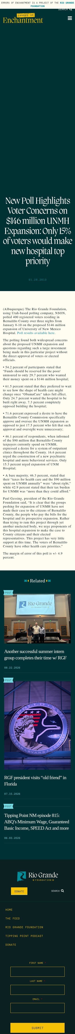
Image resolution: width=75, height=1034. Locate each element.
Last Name (37, 980)
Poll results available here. (36, 333)
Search (63, 9)
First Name (37, 962)
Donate (19, 891)
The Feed (12, 918)
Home (9, 909)
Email (37, 999)
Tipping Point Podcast (24, 936)
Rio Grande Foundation (24, 927)
